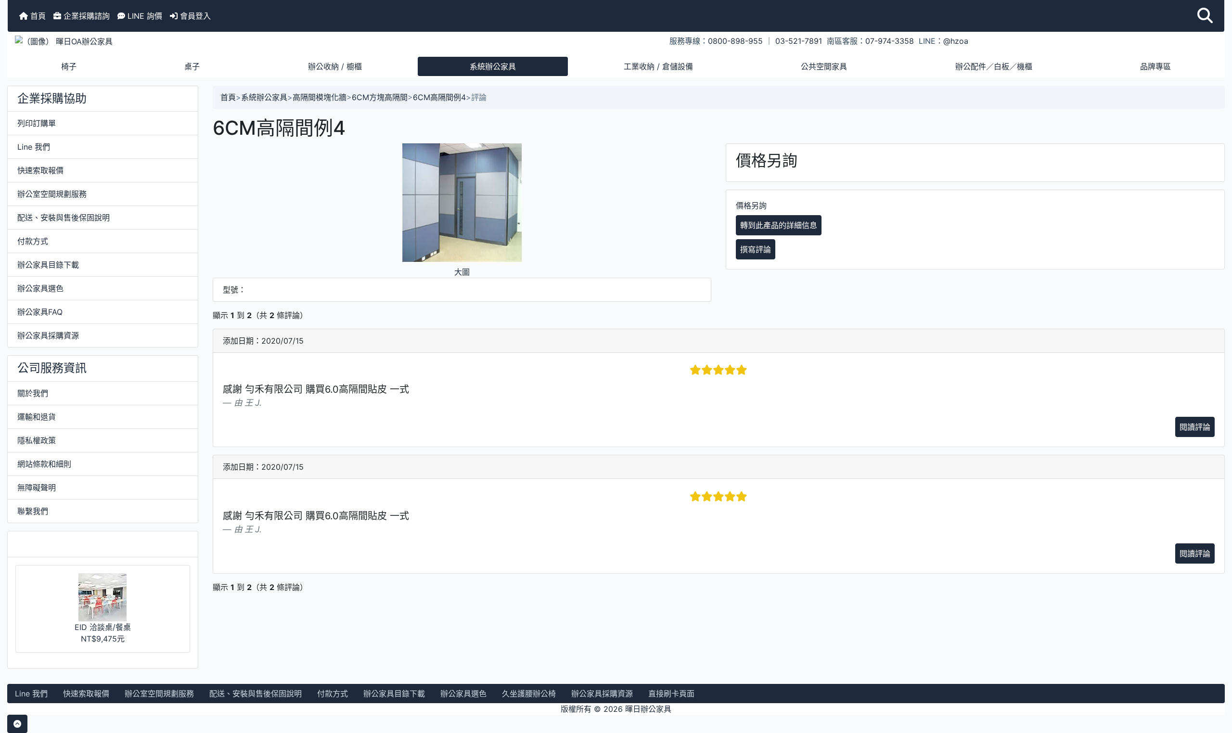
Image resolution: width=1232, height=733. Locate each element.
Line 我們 (33, 147)
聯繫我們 (32, 511)
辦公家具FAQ (40, 312)
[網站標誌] (210, 41)
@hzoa (955, 41)
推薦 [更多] (47, 544)
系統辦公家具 (493, 66)
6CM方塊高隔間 (380, 97)
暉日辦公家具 (648, 709)
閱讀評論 (1195, 427)
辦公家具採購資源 (48, 335)
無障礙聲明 (36, 487)
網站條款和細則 (44, 464)
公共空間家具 (824, 66)
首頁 (37, 16)
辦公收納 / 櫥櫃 (335, 66)
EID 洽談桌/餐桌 (103, 627)
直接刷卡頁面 (671, 693)
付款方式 (32, 241)
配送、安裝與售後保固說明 (63, 217)
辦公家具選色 (40, 288)
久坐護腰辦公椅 (529, 693)
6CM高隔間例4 (439, 97)
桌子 (192, 66)
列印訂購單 (36, 123)
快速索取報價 (40, 170)
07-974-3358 (889, 41)
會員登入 (194, 16)
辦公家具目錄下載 (48, 265)
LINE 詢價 (143, 16)
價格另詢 (751, 205)
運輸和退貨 (36, 417)
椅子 (69, 66)
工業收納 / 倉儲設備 (658, 66)
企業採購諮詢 (85, 16)
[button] (1205, 16)
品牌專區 (1155, 66)
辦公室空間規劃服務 (52, 194)
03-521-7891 (798, 41)
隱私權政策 (36, 440)
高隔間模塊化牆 (319, 97)
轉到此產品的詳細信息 (778, 225)
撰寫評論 (755, 249)
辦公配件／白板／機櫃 (993, 66)
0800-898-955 (735, 41)
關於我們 (32, 393)
